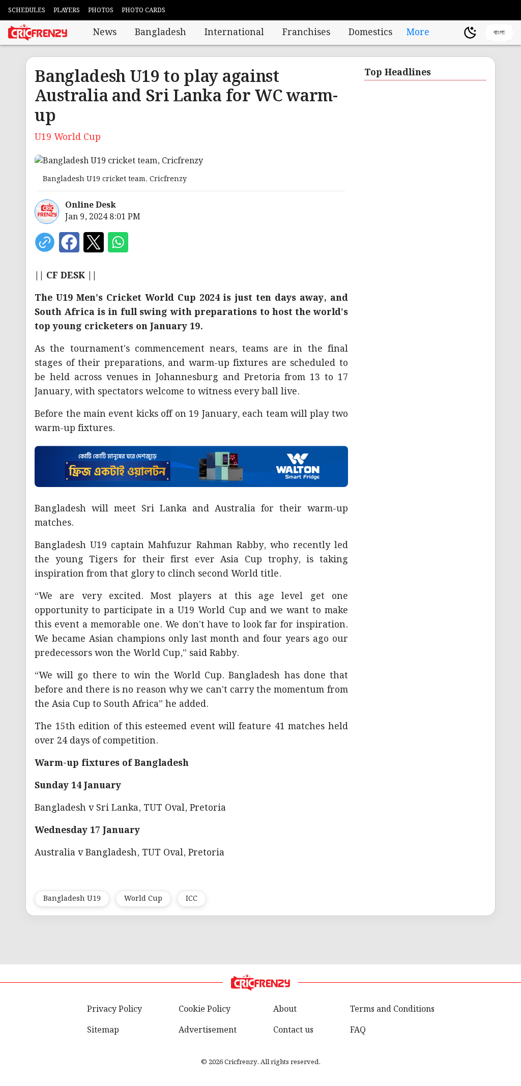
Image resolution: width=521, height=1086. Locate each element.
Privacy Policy (114, 1009)
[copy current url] (45, 242)
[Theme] (470, 32)
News (105, 32)
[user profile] (453, 33)
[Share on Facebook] (69, 242)
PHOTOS (100, 10)
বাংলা (499, 32)
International (234, 32)
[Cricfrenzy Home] (37, 32)
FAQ (358, 1030)
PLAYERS (66, 10)
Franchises (306, 32)
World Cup (143, 898)
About (285, 1009)
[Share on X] (93, 242)
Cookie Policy (204, 1009)
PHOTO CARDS (143, 10)
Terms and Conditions (392, 1009)
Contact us (293, 1030)
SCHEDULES (26, 10)
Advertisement (208, 1030)
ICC (191, 898)
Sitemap (103, 1030)
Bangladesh (160, 32)
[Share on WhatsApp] (118, 242)
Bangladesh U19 (72, 898)
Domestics (370, 32)
